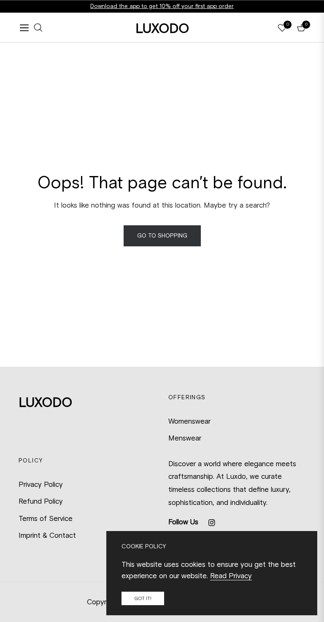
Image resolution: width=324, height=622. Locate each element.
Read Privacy (231, 575)
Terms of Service (46, 518)
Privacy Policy (41, 484)
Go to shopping (162, 235)
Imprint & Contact (47, 535)
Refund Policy (41, 501)
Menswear (184, 438)
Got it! (142, 598)
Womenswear (189, 421)
